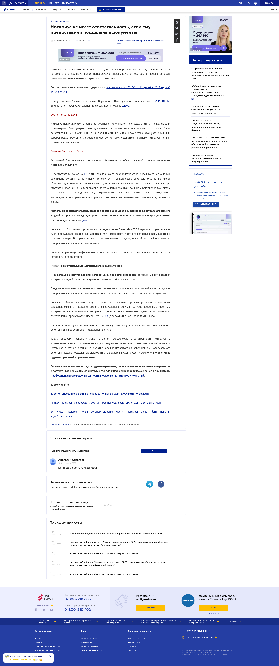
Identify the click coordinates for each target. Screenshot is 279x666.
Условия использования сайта (47, 650)
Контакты (131, 650)
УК (106, 316)
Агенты (38, 638)
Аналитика (40, 10)
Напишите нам (133, 642)
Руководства (86, 642)
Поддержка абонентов (137, 638)
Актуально (86, 10)
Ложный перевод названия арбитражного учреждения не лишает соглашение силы (116, 533)
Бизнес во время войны (112, 10)
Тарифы (151, 608)
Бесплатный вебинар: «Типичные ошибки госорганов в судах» (104, 553)
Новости (25, 10)
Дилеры (38, 642)
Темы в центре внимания (91, 650)
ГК (85, 173)
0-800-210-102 (77, 609)
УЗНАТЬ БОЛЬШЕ (205, 204)
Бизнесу (40, 3)
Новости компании (89, 638)
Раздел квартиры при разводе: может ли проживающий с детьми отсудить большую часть (106, 402)
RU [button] (240, 3)
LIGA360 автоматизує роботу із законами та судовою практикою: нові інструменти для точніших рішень (209, 92)
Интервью (56, 10)
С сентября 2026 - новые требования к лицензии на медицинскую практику (205, 109)
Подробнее (213, 613)
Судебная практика (60, 21)
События (70, 10)
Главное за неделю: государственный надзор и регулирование (206, 158)
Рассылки (131, 646)
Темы (272, 9)
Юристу (54, 3)
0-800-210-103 (77, 599)
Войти (154, 451)
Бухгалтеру (69, 3)
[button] (4, 3)
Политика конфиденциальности (48, 646)
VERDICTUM (162, 101)
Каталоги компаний (89, 646)
